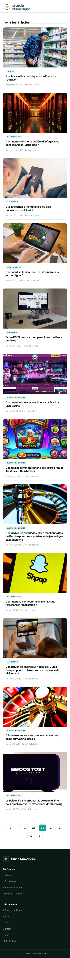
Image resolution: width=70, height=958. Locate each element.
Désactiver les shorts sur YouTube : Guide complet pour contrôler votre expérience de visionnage (32, 670)
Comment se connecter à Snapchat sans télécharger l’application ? (30, 603)
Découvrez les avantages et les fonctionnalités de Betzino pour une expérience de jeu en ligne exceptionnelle (34, 536)
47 (31, 835)
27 (51, 827)
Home (6, 935)
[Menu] (64, 6)
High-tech (12, 332)
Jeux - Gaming (14, 267)
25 (33, 827)
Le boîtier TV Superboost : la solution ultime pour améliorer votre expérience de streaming (34, 802)
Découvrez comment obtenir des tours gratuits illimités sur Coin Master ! (34, 469)
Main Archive (10, 941)
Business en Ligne (16, 397)
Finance (11, 71)
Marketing (12, 202)
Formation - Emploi (12, 893)
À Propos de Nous (12, 910)
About (6, 916)
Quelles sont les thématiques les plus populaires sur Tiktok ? (28, 208)
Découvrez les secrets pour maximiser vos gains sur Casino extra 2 (32, 737)
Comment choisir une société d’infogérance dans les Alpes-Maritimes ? (32, 143)
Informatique (14, 137)
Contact (7, 922)
